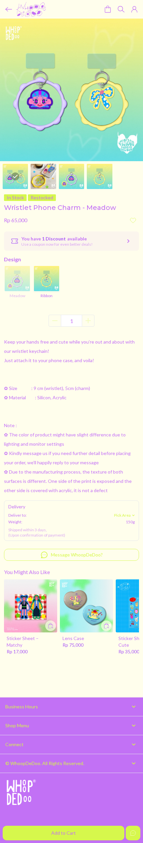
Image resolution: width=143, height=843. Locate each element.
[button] (134, 9)
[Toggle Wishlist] (133, 220)
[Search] (121, 9)
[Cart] (108, 9)
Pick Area (122, 515)
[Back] (9, 9)
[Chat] (133, 833)
